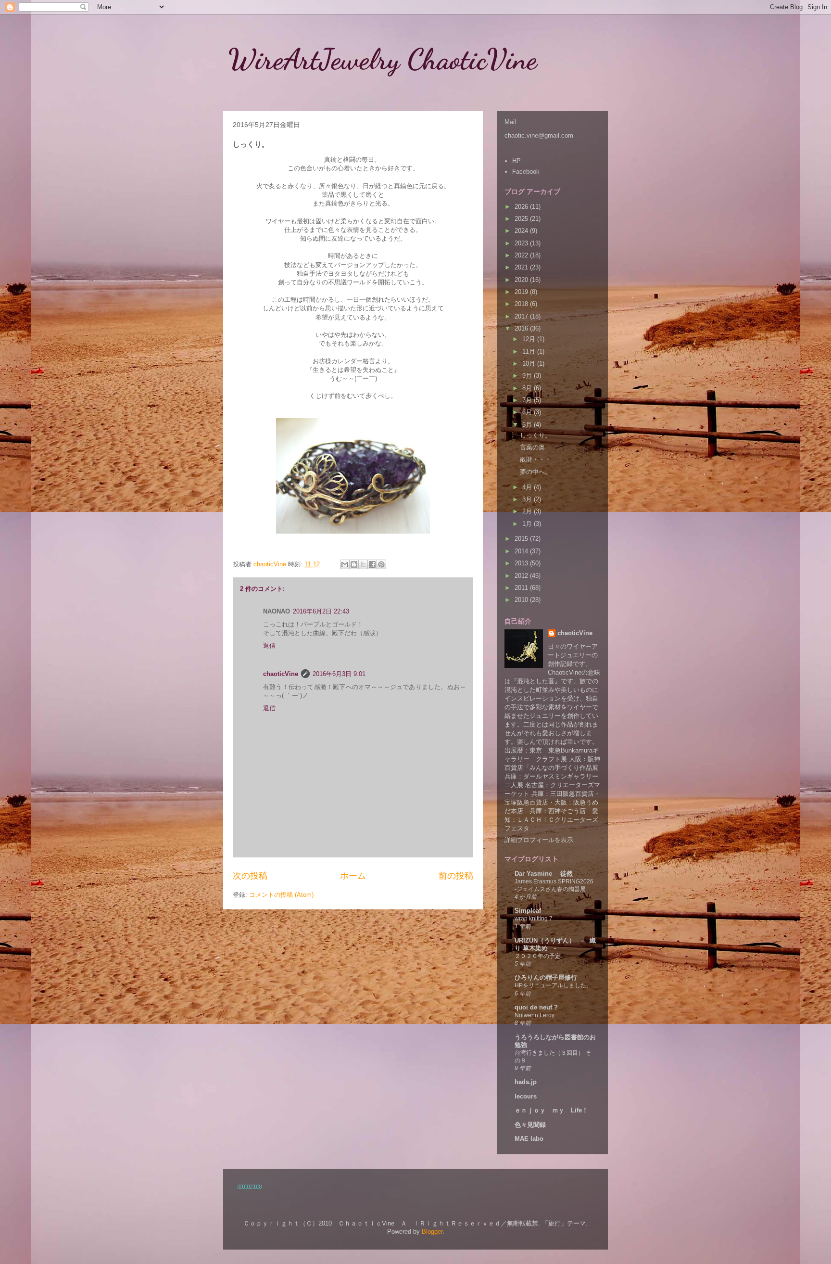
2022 (522, 255)
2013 (522, 563)
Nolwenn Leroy (534, 1015)
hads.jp (526, 1081)
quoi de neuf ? (536, 1007)
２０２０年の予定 (538, 956)
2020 (522, 279)
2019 (522, 291)
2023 (522, 243)
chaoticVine (280, 673)
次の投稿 (250, 876)
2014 (522, 551)
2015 (522, 538)
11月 (529, 351)
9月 (528, 375)
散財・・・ (535, 459)
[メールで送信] (345, 564)
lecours (526, 1096)
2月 (528, 511)
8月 (528, 388)
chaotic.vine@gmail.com (538, 135)
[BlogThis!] (354, 564)
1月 (528, 523)
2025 (522, 218)
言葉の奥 (532, 447)
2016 (522, 328)
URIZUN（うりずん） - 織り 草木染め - (555, 944)
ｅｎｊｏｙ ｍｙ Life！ (551, 1110)
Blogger (432, 1231)
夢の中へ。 (535, 471)
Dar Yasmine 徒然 (544, 873)
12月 (529, 339)
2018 (522, 303)
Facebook (526, 171)
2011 (522, 587)
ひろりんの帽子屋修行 (546, 977)
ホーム (353, 876)
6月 (528, 412)
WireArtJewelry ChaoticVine (397, 59)
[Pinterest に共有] (381, 564)
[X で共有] (363, 564)
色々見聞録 (530, 1124)
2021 (522, 267)
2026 (522, 206)
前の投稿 (456, 876)
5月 (528, 424)
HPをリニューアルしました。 (553, 985)
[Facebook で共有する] (372, 564)
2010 (522, 599)
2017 (522, 316)
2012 (522, 575)
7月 (528, 400)
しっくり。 (535, 435)
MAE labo (529, 1138)
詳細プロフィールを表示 (538, 839)
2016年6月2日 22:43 (321, 611)
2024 (522, 230)
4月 (528, 487)
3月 (528, 499)
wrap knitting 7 (534, 918)
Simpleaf (528, 910)
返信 (269, 645)
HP (516, 161)
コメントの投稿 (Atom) (281, 894)
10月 (529, 363)
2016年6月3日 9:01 (339, 673)
